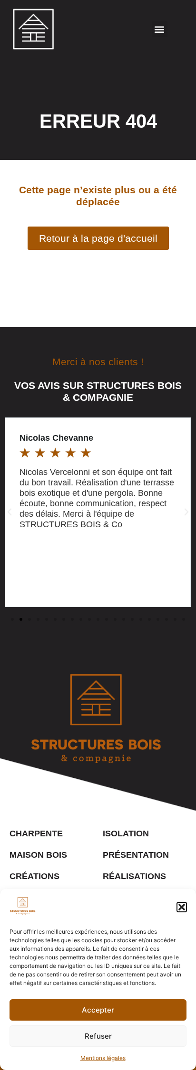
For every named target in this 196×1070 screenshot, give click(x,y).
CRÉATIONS (34, 876)
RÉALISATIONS (134, 876)
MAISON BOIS (38, 855)
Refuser (98, 1036)
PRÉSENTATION (136, 855)
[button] (181, 907)
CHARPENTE (36, 833)
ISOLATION (126, 833)
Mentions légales (103, 1057)
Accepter (98, 1009)
